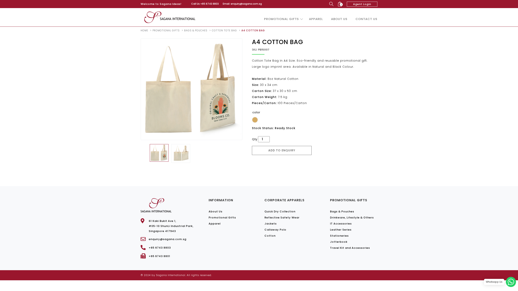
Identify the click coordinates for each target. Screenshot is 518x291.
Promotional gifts (166, 30)
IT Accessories (341, 224)
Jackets (270, 224)
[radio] (255, 120)
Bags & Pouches (195, 30)
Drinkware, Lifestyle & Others (352, 217)
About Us (339, 19)
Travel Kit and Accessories (350, 248)
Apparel (316, 19)
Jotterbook (338, 242)
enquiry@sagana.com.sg (167, 239)
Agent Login (362, 4)
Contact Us (366, 19)
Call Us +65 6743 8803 (205, 3)
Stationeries (339, 236)
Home (144, 30)
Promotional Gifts (281, 19)
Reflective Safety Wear (281, 217)
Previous (135, 89)
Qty (254, 139)
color (256, 112)
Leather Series (340, 230)
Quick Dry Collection (279, 211)
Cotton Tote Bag (224, 30)
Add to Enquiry (281, 150)
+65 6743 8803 (160, 248)
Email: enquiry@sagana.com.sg (242, 3)
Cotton (270, 236)
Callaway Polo (275, 230)
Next (248, 89)
